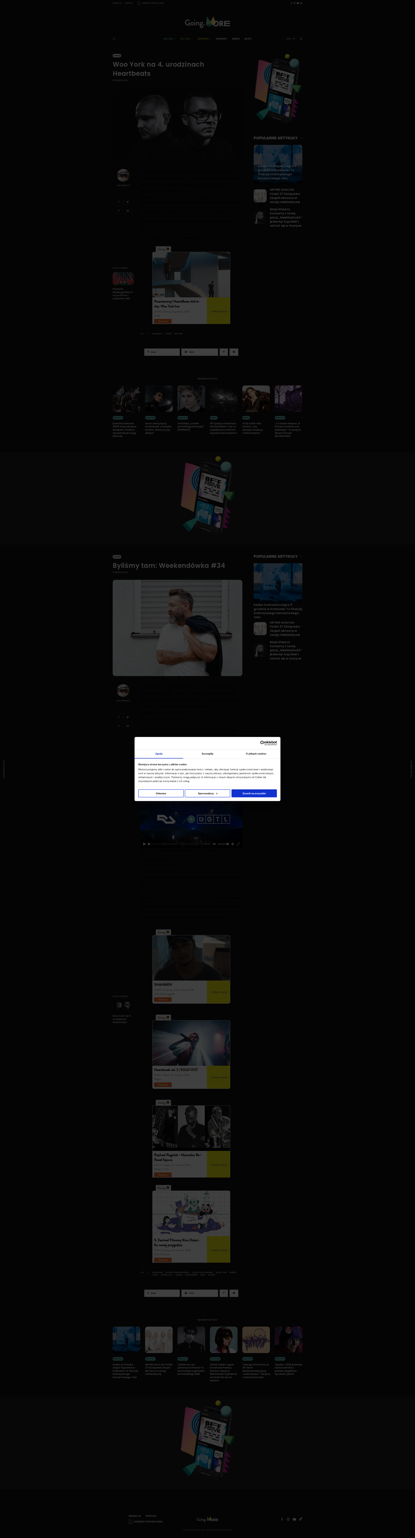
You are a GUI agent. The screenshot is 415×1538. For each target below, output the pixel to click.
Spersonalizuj (205, 793)
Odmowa (161, 793)
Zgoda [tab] (159, 753)
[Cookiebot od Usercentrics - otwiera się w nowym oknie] (263, 743)
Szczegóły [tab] (207, 753)
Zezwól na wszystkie (254, 793)
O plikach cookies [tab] (256, 753)
